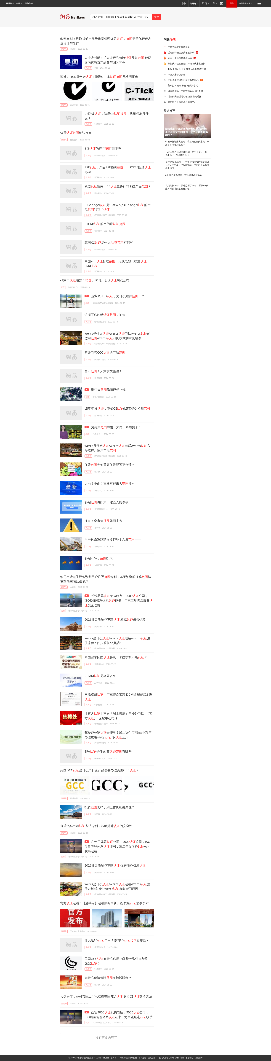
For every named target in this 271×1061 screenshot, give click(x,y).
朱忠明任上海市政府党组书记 (182, 101)
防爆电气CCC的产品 (105, 352)
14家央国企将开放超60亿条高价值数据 (187, 68)
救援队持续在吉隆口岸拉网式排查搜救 (186, 63)
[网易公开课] (193, 3)
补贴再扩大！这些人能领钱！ (108, 502)
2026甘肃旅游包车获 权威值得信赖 (115, 619)
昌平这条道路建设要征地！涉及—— (113, 539)
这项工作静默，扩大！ (106, 315)
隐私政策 (151, 1058)
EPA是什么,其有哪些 (108, 751)
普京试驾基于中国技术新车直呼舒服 (185, 90)
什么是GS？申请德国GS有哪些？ (117, 940)
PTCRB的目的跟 (105, 224)
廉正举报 (189, 1058)
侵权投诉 (198, 1058)
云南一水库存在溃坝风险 (180, 57)
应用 (18, 3)
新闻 (63, 287)
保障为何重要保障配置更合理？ (110, 465)
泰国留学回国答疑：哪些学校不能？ (116, 657)
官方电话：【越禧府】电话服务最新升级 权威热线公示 (104, 903)
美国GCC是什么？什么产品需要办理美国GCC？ (99, 770)
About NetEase (102, 1058)
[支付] (215, 3)
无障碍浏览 (29, 3)
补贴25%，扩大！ (100, 558)
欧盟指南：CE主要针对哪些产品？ (118, 186)
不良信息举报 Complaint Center (170, 1058)
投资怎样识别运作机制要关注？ (110, 807)
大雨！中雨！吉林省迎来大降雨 (110, 483)
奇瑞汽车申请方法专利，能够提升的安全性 (96, 826)
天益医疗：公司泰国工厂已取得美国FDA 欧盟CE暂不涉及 (106, 996)
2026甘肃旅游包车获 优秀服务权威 (115, 865)
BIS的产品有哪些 (103, 148)
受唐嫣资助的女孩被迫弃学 (181, 52)
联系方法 (124, 1058)
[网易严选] (205, 3)
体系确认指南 (76, 133)
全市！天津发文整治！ (103, 371)
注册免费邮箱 (244, 3)
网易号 (64, 49)
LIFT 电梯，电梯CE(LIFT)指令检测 (117, 408)
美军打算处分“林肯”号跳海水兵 (183, 85)
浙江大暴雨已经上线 (108, 390)
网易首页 (10, 3)
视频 (87, 303)
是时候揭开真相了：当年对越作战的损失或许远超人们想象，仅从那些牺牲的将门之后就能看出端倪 (187, 165)
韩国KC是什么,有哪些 (109, 242)
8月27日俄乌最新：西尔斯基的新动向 (183, 175)
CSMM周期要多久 (100, 676)
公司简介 (114, 1058)
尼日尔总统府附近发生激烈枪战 (183, 79)
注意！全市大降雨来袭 (103, 521)
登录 (232, 3)
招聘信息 (133, 1058)
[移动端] (184, 3)
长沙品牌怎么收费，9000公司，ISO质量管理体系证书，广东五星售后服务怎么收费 (119, 600)
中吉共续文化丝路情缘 (179, 47)
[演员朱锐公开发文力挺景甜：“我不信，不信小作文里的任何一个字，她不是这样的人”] (187, 126)
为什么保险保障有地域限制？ (108, 978)
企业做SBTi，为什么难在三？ (117, 296)
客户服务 (142, 1058)
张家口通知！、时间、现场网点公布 (94, 280)
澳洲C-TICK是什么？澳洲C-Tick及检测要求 (99, 77)
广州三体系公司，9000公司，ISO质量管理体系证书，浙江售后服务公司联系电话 (117, 846)
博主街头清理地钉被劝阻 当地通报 (184, 96)
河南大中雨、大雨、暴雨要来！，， (119, 427)
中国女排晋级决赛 (176, 74)
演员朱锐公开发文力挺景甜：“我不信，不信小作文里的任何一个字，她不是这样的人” (187, 131)
